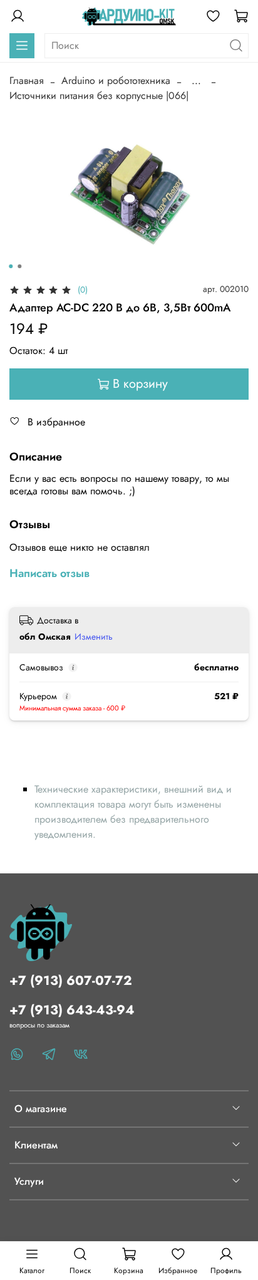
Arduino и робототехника (115, 80)
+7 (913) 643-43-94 (72, 1010)
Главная (26, 80)
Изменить (94, 636)
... (196, 80)
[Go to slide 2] (19, 266)
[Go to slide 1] (11, 266)
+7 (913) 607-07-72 (70, 980)
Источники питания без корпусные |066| (98, 95)
